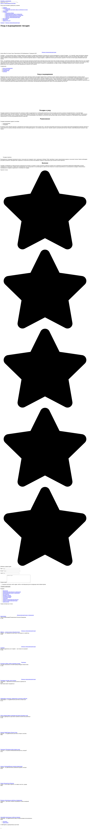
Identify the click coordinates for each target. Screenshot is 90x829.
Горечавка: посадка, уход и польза (8, 680)
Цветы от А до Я (6, 20)
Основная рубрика (9, 13)
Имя (1, 568)
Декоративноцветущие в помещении (13, 14)
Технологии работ (7, 597)
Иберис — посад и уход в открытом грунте (10, 632)
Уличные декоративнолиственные (13, 16)
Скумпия (2, 647)
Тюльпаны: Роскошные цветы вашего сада (10, 749)
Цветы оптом (6, 601)
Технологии (5, 10)
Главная (5, 7)
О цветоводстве (6, 8)
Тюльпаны (5, 598)
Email (2, 570)
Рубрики (5, 11)
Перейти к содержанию (5, 1)
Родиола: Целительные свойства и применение (11, 800)
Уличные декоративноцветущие (12, 17)
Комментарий (3, 582)
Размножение (6, 70)
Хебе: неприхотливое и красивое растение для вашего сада (14, 715)
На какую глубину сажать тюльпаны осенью (10, 663)
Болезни (5, 71)
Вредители (5, 19)
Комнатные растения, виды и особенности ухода (16, 9)
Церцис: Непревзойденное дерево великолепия (11, 766)
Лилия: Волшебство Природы (7, 783)
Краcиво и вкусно (7, 595)
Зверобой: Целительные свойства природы (10, 817)
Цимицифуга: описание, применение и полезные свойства (13, 698)
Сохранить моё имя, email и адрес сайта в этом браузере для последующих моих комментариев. (24, 584)
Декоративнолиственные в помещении (14, 15)
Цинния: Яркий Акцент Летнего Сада (8, 732)
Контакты (5, 821)
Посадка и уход (6, 69)
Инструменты (6, 18)
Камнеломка (3, 616)
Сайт (1, 573)
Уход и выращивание (8, 68)
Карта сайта (5, 822)
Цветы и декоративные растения (7, 3)
